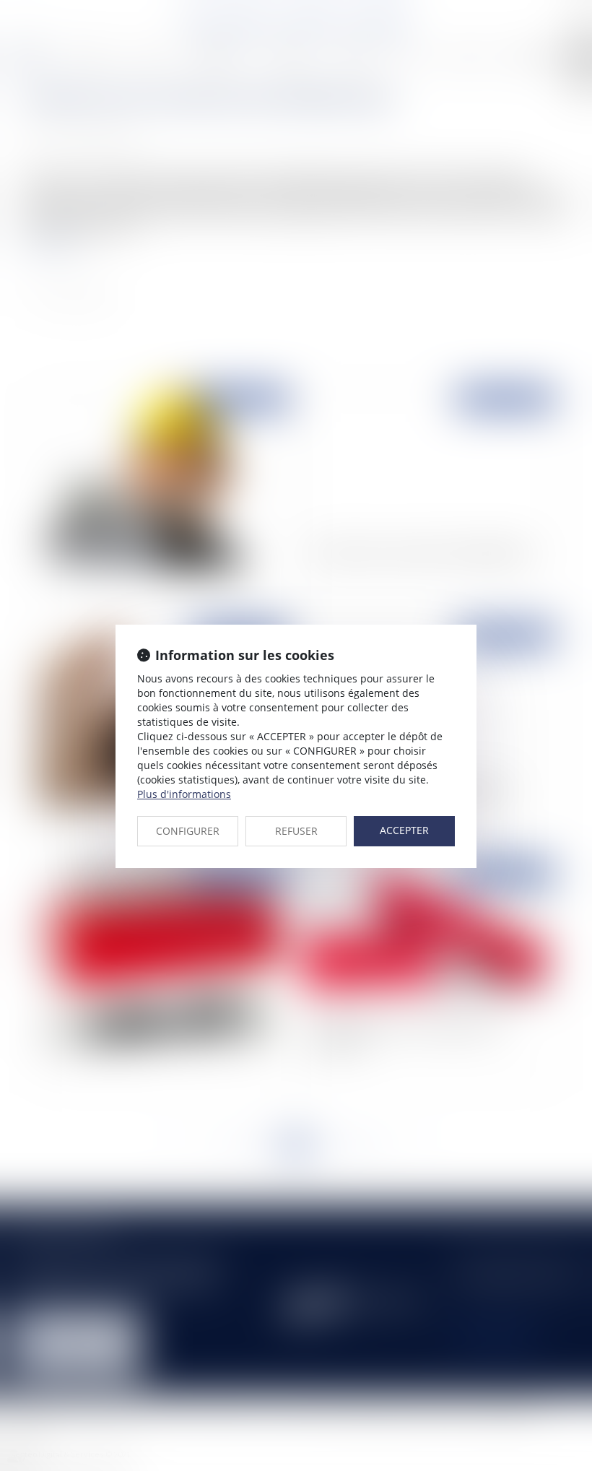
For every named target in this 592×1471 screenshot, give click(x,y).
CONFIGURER (187, 831)
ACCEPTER (404, 830)
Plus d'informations (184, 794)
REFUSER (296, 831)
